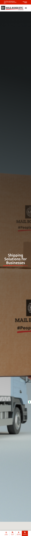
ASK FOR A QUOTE (12, 534)
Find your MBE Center (19, 534)
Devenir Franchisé (25, 534)
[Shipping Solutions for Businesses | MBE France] (15, 8)
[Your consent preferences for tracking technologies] (29, 402)
